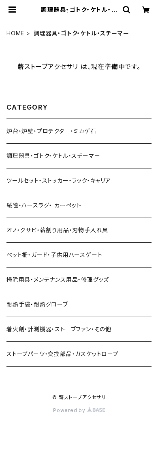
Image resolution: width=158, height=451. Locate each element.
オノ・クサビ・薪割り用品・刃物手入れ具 (57, 230)
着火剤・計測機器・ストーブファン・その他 (58, 329)
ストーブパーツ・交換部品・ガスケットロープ (62, 353)
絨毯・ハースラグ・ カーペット (43, 205)
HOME (15, 33)
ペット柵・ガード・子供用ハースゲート (54, 254)
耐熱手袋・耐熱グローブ (37, 304)
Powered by (70, 410)
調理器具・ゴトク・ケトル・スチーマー (53, 155)
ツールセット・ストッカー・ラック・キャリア (58, 180)
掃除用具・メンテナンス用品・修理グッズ (57, 279)
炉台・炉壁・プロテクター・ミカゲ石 (51, 130)
